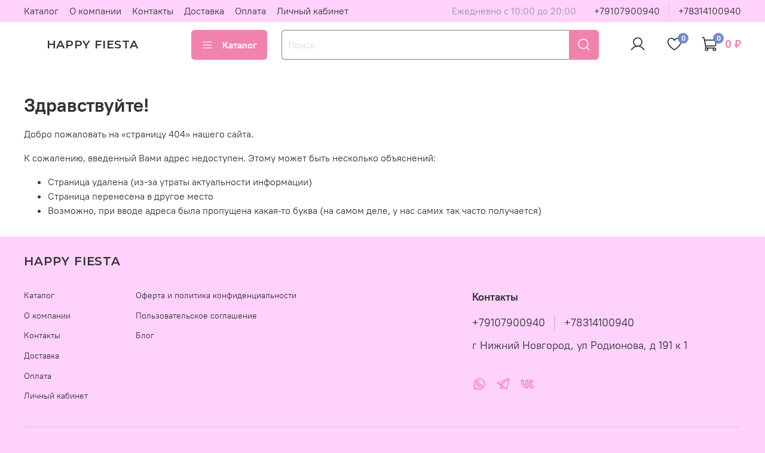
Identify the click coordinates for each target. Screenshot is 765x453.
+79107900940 (627, 11)
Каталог (41, 11)
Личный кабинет (312, 11)
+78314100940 (709, 11)
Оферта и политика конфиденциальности (216, 295)
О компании (95, 11)
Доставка (204, 11)
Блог (145, 335)
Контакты (152, 11)
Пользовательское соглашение (196, 315)
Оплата (250, 11)
